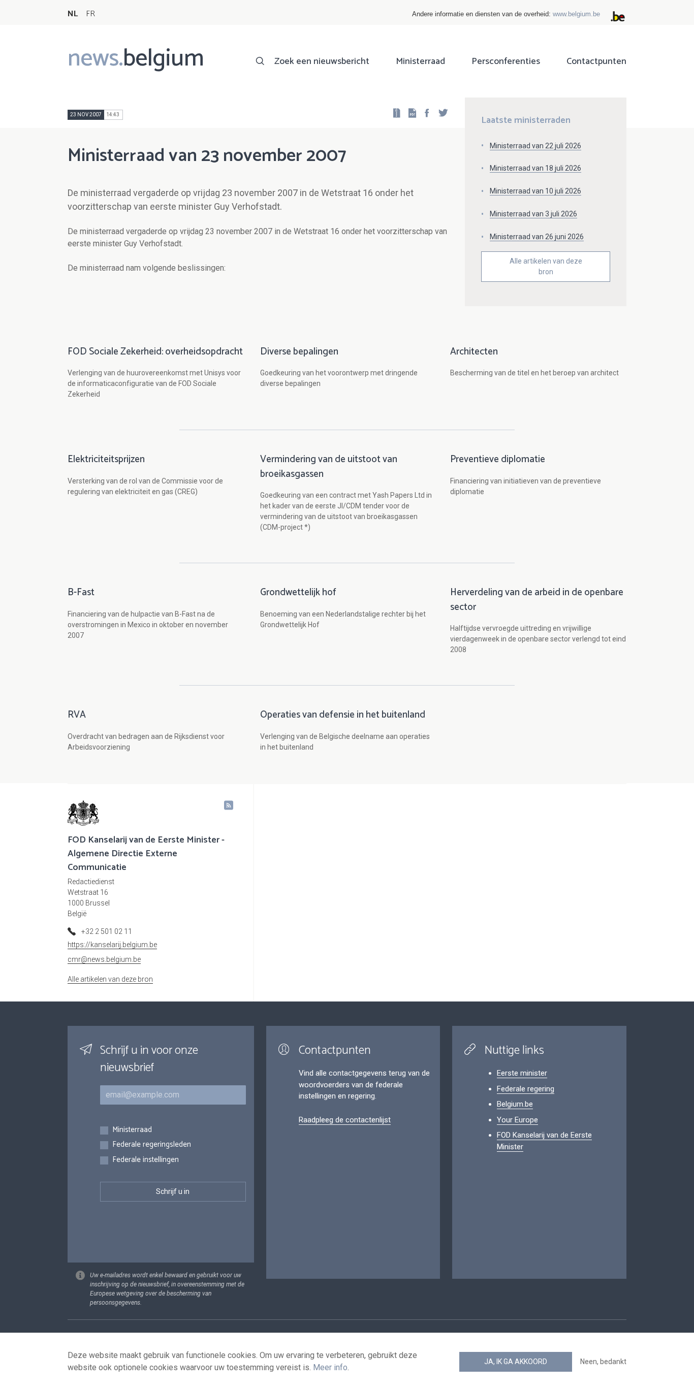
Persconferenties (505, 61)
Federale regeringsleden (151, 1145)
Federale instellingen (145, 1160)
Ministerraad (420, 61)
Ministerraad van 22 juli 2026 (535, 146)
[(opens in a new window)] (423, 112)
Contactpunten (596, 61)
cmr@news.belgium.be (104, 959)
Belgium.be (515, 1104)
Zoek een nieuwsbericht (321, 61)
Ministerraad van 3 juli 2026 (533, 214)
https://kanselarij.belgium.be (112, 945)
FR (90, 14)
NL (73, 14)
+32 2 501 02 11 (106, 931)
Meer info (330, 1367)
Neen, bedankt (603, 1361)
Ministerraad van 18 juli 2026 (535, 168)
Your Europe (517, 1119)
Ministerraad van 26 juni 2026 (537, 237)
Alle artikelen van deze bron (546, 266)
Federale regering (525, 1088)
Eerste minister (522, 1073)
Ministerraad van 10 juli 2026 (535, 191)
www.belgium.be (576, 14)
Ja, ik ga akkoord (515, 1361)
